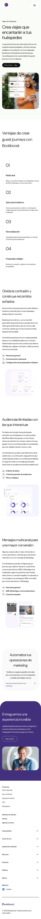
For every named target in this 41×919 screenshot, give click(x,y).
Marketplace (6, 806)
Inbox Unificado (7, 794)
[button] (34, 5)
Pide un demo (9, 739)
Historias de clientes (9, 815)
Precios (4, 819)
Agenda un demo (8, 823)
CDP (3, 802)
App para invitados (8, 798)
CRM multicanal (7, 790)
